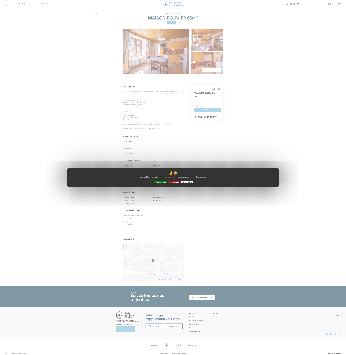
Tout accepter (161, 182)
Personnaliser (187, 182)
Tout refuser (174, 182)
